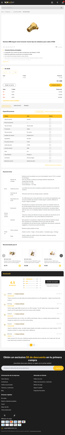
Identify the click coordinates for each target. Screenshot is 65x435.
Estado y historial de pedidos (8, 401)
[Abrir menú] (2, 2)
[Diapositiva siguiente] (61, 255)
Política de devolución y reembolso (43, 382)
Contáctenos (4, 382)
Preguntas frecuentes (39, 390)
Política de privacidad (7, 384)
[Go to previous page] (28, 345)
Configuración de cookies (35, 431)
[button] (52, 2)
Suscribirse (59, 368)
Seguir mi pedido (38, 387)
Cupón (3, 404)
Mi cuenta (3, 398)
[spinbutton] (10, 72)
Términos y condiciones (7, 387)
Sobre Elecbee (5, 379)
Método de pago (38, 384)
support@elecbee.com (10, 428)
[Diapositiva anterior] (3, 255)
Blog (2, 390)
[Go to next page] (37, 345)
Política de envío (38, 379)
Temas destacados (6, 410)
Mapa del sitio (5, 407)
